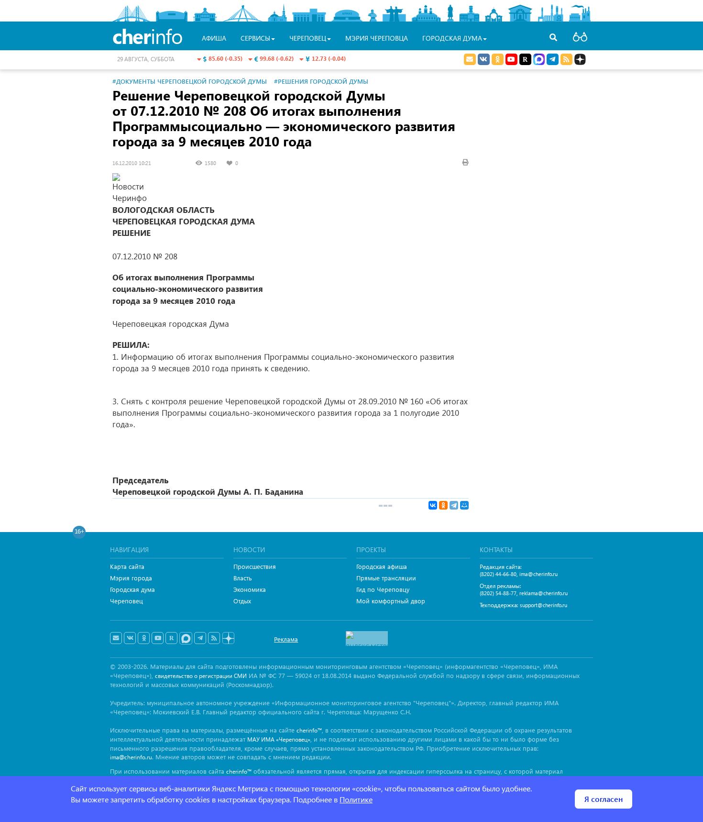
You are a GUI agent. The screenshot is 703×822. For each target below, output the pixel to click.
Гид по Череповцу (382, 589)
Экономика (249, 589)
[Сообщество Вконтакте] (130, 638)
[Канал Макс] (539, 60)
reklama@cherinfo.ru (543, 593)
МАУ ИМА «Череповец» (278, 739)
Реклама (286, 639)
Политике (356, 799)
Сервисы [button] (255, 38)
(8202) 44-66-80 (498, 574)
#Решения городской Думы (321, 81)
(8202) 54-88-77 (498, 593)
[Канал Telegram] (200, 638)
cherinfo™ (309, 730)
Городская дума (132, 589)
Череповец (126, 601)
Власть (242, 578)
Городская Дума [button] (452, 38)
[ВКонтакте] (432, 505)
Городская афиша (381, 566)
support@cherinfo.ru (543, 605)
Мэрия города (131, 578)
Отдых (242, 601)
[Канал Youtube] (511, 59)
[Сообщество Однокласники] (498, 59)
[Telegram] (454, 505)
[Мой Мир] (464, 505)
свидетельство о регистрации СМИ (201, 675)
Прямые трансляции (386, 578)
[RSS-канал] (214, 638)
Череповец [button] (307, 38)
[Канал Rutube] (525, 59)
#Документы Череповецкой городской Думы (189, 81)
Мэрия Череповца (376, 38)
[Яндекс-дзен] (228, 638)
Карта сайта (127, 566)
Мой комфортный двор (390, 601)
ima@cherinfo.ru (538, 574)
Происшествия (254, 566)
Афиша (214, 38)
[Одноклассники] (443, 505)
